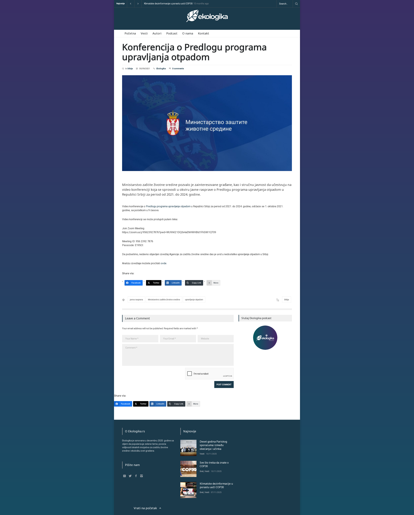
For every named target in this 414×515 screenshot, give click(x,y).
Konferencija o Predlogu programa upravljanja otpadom (194, 52)
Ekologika (161, 68)
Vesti (144, 33)
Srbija (130, 68)
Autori (157, 33)
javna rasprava (136, 300)
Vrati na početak (145, 508)
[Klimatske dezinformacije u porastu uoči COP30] (188, 490)
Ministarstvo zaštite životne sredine (164, 300)
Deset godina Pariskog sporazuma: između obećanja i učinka (175, 3)
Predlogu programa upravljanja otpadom (168, 206)
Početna (130, 33)
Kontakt (203, 33)
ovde (163, 263)
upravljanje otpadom (194, 300)
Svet (202, 471)
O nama (187, 33)
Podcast (171, 33)
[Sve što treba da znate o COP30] (188, 469)
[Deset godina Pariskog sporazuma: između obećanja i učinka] (188, 448)
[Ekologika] (207, 17)
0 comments (178, 68)
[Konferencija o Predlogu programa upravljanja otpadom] (207, 123)
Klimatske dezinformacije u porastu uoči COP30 (216, 485)
